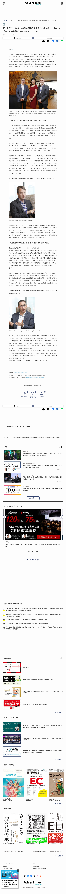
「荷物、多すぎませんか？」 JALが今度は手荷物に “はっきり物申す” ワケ (26, 620)
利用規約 (5, 866)
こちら (14, 49)
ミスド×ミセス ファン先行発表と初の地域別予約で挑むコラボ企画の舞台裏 (27, 623)
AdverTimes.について (8, 864)
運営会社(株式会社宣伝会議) (39, 868)
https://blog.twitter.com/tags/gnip (35, 377)
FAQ (34, 864)
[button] (43, 41)
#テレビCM (41, 437)
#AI (14, 437)
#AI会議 (18, 437)
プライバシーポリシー (8, 868)
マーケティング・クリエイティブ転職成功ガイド (35, 704)
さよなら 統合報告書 (8, 844)
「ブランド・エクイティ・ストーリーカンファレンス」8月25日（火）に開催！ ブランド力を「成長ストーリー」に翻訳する (43, 726)
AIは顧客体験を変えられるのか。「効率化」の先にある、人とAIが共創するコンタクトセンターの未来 (42, 455)
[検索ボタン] (62, 4)
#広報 (53, 437)
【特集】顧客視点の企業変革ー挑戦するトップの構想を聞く (38, 680)
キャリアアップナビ (28, 667)
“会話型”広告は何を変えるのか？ (7, 800)
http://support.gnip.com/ (21, 372)
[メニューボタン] (4, 4)
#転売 (57, 437)
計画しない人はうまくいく (33, 844)
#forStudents (25, 437)
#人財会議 (48, 437)
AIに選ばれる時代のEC (29, 800)
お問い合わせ (36, 866)
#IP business (34, 437)
